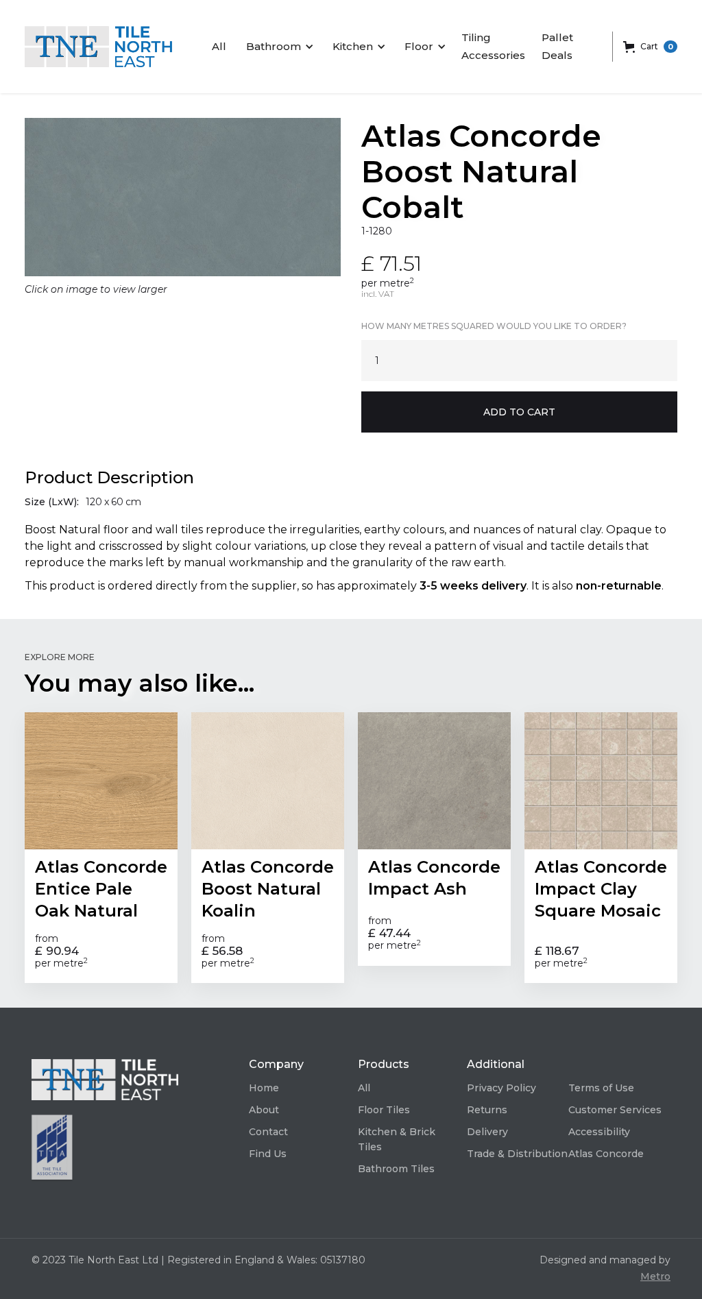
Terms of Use (601, 1088)
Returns (487, 1110)
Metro (655, 1276)
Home (264, 1088)
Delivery (487, 1132)
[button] (277, 46)
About (264, 1110)
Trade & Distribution (517, 1154)
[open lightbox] (183, 197)
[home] (98, 46)
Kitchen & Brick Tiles (396, 1139)
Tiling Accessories (493, 46)
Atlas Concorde (606, 1154)
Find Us (268, 1154)
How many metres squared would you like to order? (494, 326)
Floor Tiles (384, 1110)
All (219, 46)
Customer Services (615, 1110)
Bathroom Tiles (396, 1169)
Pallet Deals (557, 46)
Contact (268, 1132)
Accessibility (599, 1132)
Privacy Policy (501, 1088)
